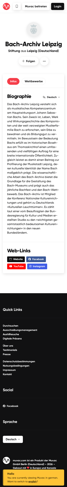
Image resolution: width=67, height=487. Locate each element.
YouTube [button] (19, 266)
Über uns (8, 345)
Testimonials (10, 350)
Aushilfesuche (11, 334)
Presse (7, 354)
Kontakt (7, 374)
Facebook (12, 406)
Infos (13, 81)
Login (57, 6)
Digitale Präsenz (12, 338)
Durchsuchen (10, 325)
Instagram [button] (39, 266)
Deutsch (52, 97)
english (32, 481)
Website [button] (18, 259)
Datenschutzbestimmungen (19, 361)
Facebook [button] (38, 259)
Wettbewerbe (34, 81)
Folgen (30, 61)
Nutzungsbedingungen (16, 365)
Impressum (9, 370)
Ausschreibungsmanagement (20, 330)
